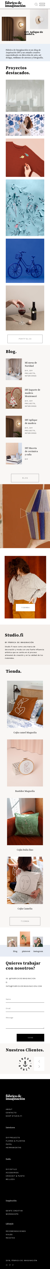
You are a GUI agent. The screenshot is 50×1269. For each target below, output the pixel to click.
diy (26, 371)
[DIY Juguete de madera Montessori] (14, 398)
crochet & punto (15, 1176)
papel (9, 1144)
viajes (9, 1234)
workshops (12, 1214)
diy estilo (11, 1169)
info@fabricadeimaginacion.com (24, 986)
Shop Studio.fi (14, 1116)
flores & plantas (15, 1141)
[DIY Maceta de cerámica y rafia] (14, 453)
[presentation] (39, 1060)
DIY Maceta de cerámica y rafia (31, 451)
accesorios (12, 1173)
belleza (10, 1179)
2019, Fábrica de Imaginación (21, 1260)
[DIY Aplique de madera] (14, 426)
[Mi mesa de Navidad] (14, 369)
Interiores (31, 376)
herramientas (13, 1148)
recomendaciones (16, 1231)
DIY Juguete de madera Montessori (32, 393)
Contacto (11, 1113)
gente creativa (14, 1211)
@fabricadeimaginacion (22, 978)
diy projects (13, 1138)
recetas (10, 1238)
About (9, 1109)
